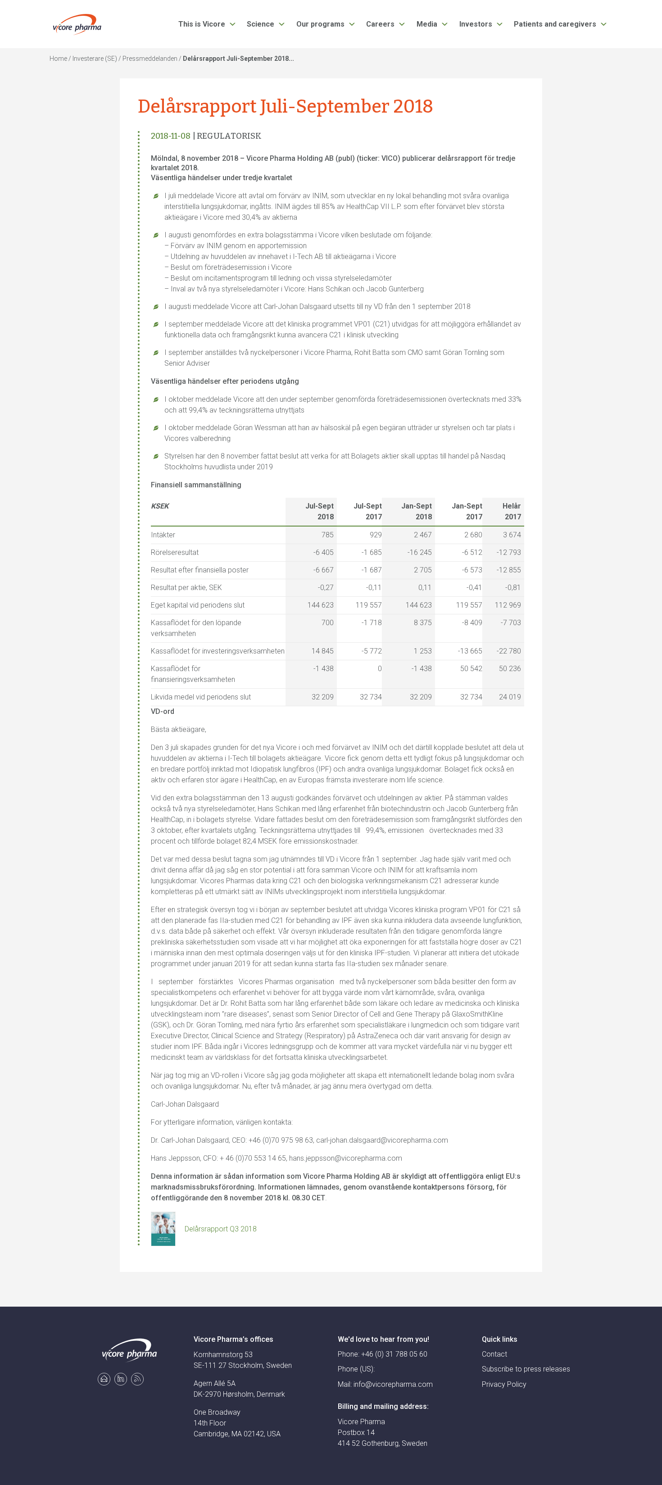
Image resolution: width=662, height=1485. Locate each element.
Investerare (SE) (95, 58)
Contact (494, 1354)
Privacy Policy (504, 1384)
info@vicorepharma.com (393, 1384)
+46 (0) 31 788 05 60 (394, 1354)
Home (58, 58)
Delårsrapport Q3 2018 (221, 1229)
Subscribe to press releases (526, 1369)
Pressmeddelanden (149, 58)
